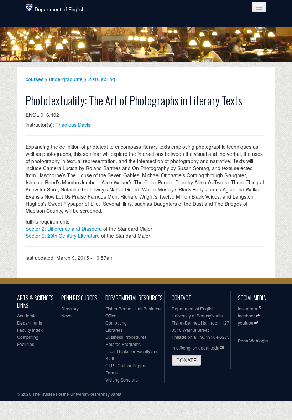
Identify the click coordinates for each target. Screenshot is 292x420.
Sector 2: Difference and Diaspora (64, 228)
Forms (111, 372)
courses (34, 79)
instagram (247, 308)
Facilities (25, 344)
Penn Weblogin (253, 340)
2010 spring (101, 79)
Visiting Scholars (121, 380)
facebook (247, 316)
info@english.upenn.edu (195, 348)
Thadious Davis (73, 124)
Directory (70, 308)
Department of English (60, 9)
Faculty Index (30, 330)
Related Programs (123, 344)
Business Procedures (126, 337)
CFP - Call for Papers (125, 365)
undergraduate (66, 79)
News (66, 316)
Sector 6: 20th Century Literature (63, 235)
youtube (246, 323)
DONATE (186, 360)
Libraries (113, 330)
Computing (27, 337)
